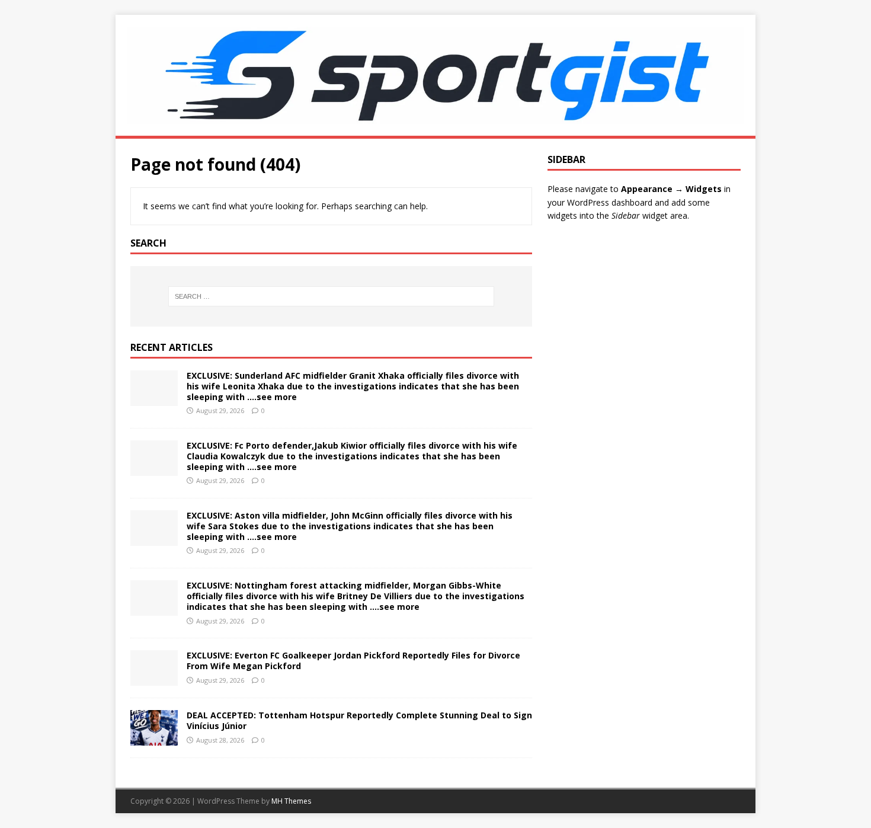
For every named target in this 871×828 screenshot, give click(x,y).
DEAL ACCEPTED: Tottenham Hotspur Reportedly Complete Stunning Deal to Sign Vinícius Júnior (359, 720)
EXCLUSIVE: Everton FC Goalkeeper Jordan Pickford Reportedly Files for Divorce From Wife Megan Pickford (353, 661)
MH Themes (291, 801)
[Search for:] (331, 296)
